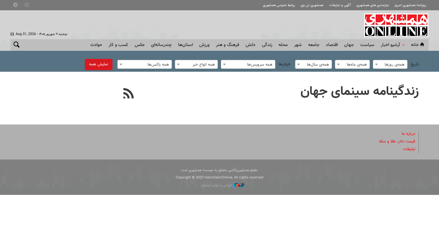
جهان (349, 45)
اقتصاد (332, 45)
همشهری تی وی (311, 5)
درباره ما (408, 134)
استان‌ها (185, 45)
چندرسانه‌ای (161, 45)
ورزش (204, 45)
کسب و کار (118, 45)
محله (283, 45)
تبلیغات (409, 149)
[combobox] (390, 64)
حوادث (96, 45)
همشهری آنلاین (393, 25)
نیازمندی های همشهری (372, 5)
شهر (298, 45)
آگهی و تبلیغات (340, 5)
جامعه (313, 45)
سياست (367, 45)
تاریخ (415, 64)
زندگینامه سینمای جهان (359, 92)
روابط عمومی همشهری (279, 5)
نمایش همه (98, 64)
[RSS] (128, 94)
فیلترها (284, 64)
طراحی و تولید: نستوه (217, 185)
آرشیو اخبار (390, 45)
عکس (140, 45)
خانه (415, 45)
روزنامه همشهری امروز (410, 5)
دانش (250, 45)
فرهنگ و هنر (227, 45)
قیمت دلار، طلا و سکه (397, 141)
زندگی (267, 45)
